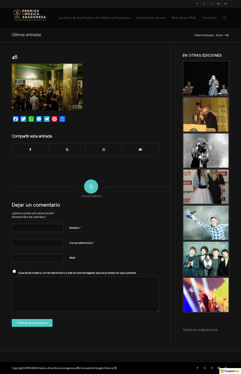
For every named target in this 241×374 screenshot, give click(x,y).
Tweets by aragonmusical (200, 330)
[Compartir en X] (67, 149)
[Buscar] (224, 17)
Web (72, 257)
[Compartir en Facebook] (30, 149)
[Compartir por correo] (140, 149)
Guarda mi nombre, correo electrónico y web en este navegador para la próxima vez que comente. (77, 272)
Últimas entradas (26, 35)
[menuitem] (94, 17)
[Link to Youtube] (218, 3)
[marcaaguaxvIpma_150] (29, 17)
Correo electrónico (82, 243)
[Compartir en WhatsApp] (103, 149)
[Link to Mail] (225, 3)
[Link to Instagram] (211, 3)
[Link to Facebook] (197, 3)
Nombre (75, 227)
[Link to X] (204, 3)
